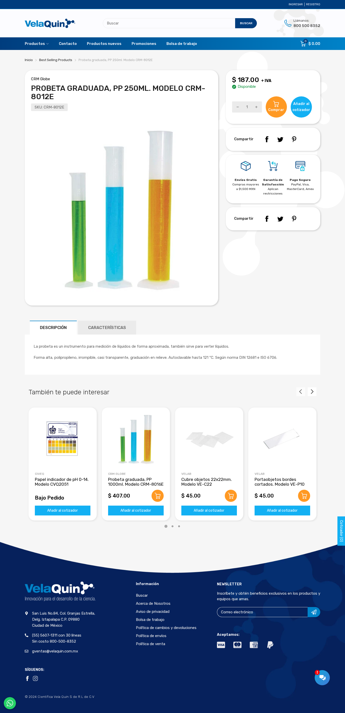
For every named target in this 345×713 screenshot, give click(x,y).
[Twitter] (280, 139)
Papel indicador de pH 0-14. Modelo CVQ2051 (62, 482)
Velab (186, 474)
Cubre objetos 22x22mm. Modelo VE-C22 (206, 482)
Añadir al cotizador (62, 510)
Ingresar (296, 4)
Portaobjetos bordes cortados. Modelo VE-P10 (280, 482)
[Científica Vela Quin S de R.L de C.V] (50, 23)
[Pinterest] (294, 139)
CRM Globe (40, 79)
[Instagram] (35, 678)
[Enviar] (314, 612)
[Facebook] (267, 139)
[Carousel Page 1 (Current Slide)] (165, 526)
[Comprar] (158, 496)
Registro (313, 4)
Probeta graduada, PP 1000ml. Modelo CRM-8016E (136, 482)
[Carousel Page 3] (179, 526)
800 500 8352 (306, 25)
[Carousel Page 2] (172, 526)
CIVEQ (39, 474)
